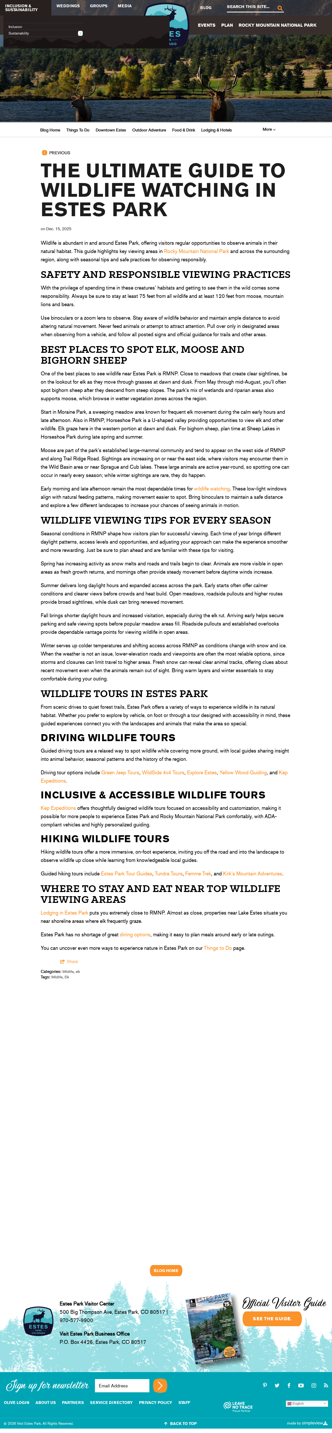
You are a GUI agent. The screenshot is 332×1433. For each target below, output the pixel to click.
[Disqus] (166, 1053)
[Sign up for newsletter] (160, 1386)
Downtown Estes (111, 130)
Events (207, 25)
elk (78, 972)
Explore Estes (202, 772)
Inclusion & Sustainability (21, 8)
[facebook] (289, 1385)
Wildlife (68, 972)
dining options (135, 934)
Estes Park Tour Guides (126, 873)
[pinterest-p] (265, 1385)
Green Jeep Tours (120, 772)
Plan (227, 25)
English (298, 1403)
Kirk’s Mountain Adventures (252, 873)
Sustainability (19, 33)
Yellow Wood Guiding (243, 772)
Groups (98, 6)
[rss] (326, 1385)
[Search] (280, 8)
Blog (205, 7)
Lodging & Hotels (216, 130)
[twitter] (278, 1385)
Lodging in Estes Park (64, 913)
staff (184, 1402)
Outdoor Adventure (149, 130)
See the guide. (272, 1318)
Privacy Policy (155, 1402)
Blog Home (50, 130)
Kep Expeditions (58, 808)
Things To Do (77, 130)
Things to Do (218, 948)
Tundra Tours (169, 873)
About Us (46, 1402)
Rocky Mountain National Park (277, 25)
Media (125, 6)
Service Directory (111, 1402)
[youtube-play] (301, 1385)
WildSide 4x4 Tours (163, 772)
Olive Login (16, 1402)
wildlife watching (212, 489)
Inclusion (15, 27)
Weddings (68, 6)
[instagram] (315, 1385)
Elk (67, 977)
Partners (73, 1402)
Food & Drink (183, 130)
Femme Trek (198, 873)
